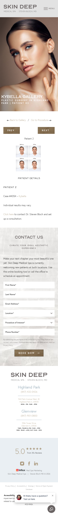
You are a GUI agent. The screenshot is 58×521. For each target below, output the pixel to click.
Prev (11, 130)
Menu (52, 8)
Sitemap (31, 486)
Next (46, 130)
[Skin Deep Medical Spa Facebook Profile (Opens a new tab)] (29, 463)
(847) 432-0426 (29, 391)
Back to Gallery (17, 120)
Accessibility (21, 486)
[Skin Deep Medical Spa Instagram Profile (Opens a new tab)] (22, 463)
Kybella (22, 196)
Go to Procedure (40, 120)
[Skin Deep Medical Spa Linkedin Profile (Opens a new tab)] (36, 463)
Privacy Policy (8, 345)
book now (27, 353)
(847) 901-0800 (29, 415)
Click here (8, 214)
